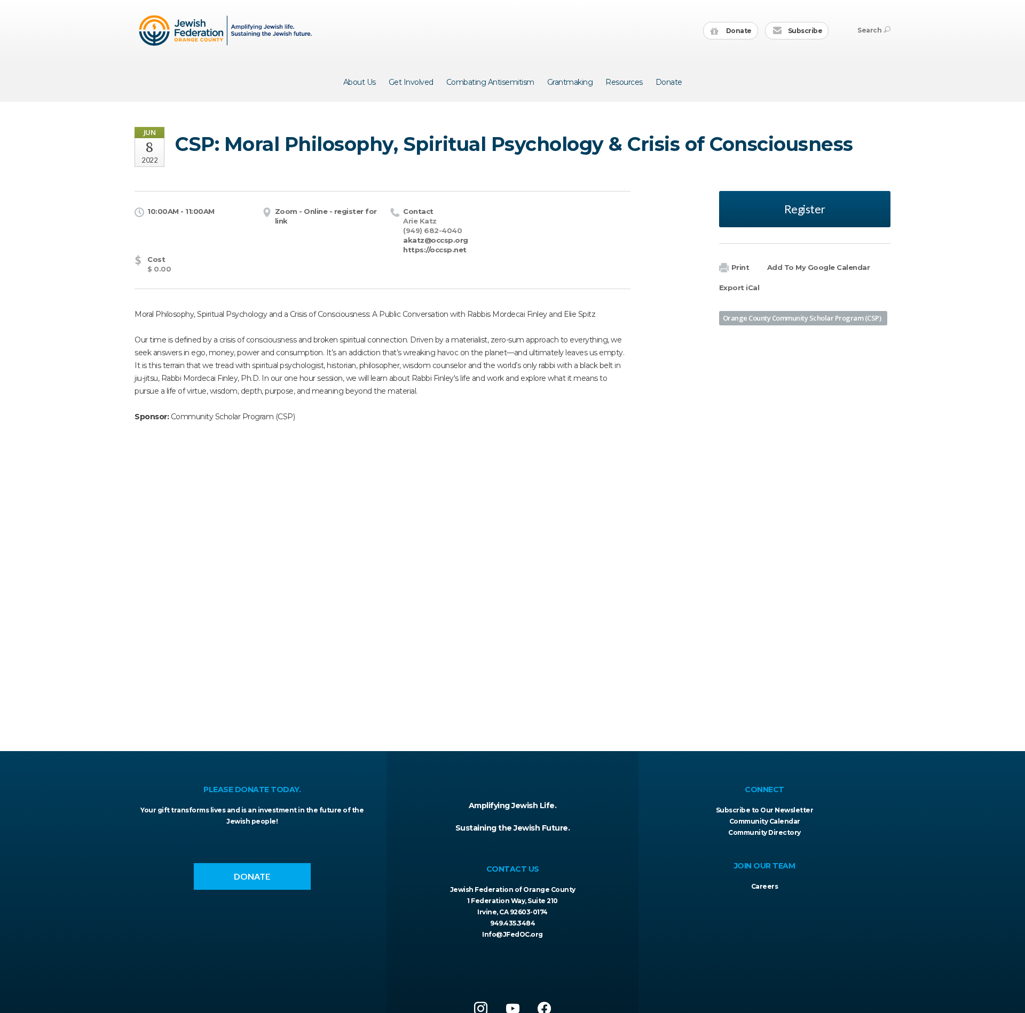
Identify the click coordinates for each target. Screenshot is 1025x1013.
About (359, 82)
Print (740, 267)
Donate (738, 31)
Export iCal (739, 287)
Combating (490, 82)
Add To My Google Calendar (818, 267)
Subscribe (804, 31)
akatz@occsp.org (435, 240)
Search (869, 30)
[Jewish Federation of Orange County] (227, 30)
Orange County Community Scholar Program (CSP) (802, 318)
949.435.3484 (512, 923)
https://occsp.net (435, 249)
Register (804, 209)
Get (411, 82)
